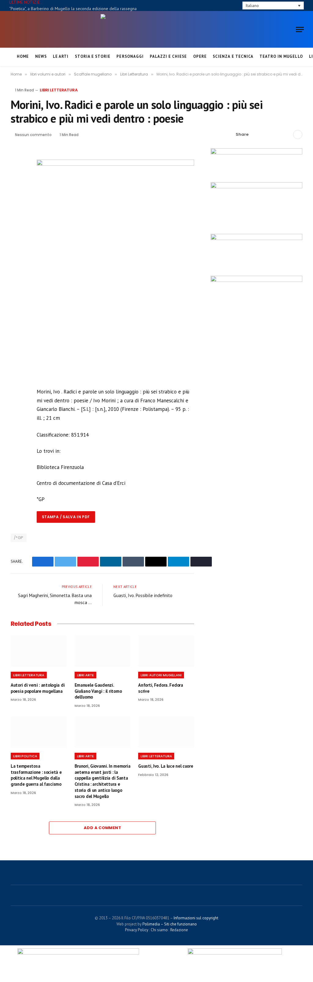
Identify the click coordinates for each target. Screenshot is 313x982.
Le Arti (60, 56)
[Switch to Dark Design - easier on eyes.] (227, 5)
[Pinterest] (16, 198)
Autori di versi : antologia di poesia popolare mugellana (37, 688)
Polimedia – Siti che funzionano (169, 924)
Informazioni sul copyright (196, 918)
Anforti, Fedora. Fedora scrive (160, 688)
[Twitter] (16, 184)
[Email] (16, 212)
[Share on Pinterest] (276, 134)
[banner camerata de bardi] (256, 238)
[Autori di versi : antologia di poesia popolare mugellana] (39, 651)
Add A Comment (102, 828)
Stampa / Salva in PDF (66, 516)
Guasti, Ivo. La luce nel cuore (165, 766)
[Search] (237, 5)
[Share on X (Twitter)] (266, 134)
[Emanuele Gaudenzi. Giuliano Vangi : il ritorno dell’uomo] (103, 651)
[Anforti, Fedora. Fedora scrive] (166, 651)
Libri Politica (25, 756)
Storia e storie (92, 56)
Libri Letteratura (59, 90)
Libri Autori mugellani (161, 675)
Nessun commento (33, 134)
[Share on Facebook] (256, 134)
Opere (200, 56)
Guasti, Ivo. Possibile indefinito (142, 595)
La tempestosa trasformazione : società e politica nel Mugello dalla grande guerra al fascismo (36, 775)
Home (23, 56)
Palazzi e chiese (168, 56)
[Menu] (300, 29)
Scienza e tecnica (233, 56)
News (41, 56)
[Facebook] (16, 170)
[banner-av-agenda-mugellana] (256, 280)
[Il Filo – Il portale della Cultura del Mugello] (156, 29)
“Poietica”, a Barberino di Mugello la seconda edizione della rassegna (73, 8)
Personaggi (129, 56)
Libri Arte (85, 675)
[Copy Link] (286, 134)
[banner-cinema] (256, 187)
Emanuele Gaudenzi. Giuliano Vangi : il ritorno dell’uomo (98, 691)
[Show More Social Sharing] (297, 134)
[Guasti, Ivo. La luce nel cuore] (166, 732)
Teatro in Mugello (281, 56)
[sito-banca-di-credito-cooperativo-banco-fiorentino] (256, 153)
